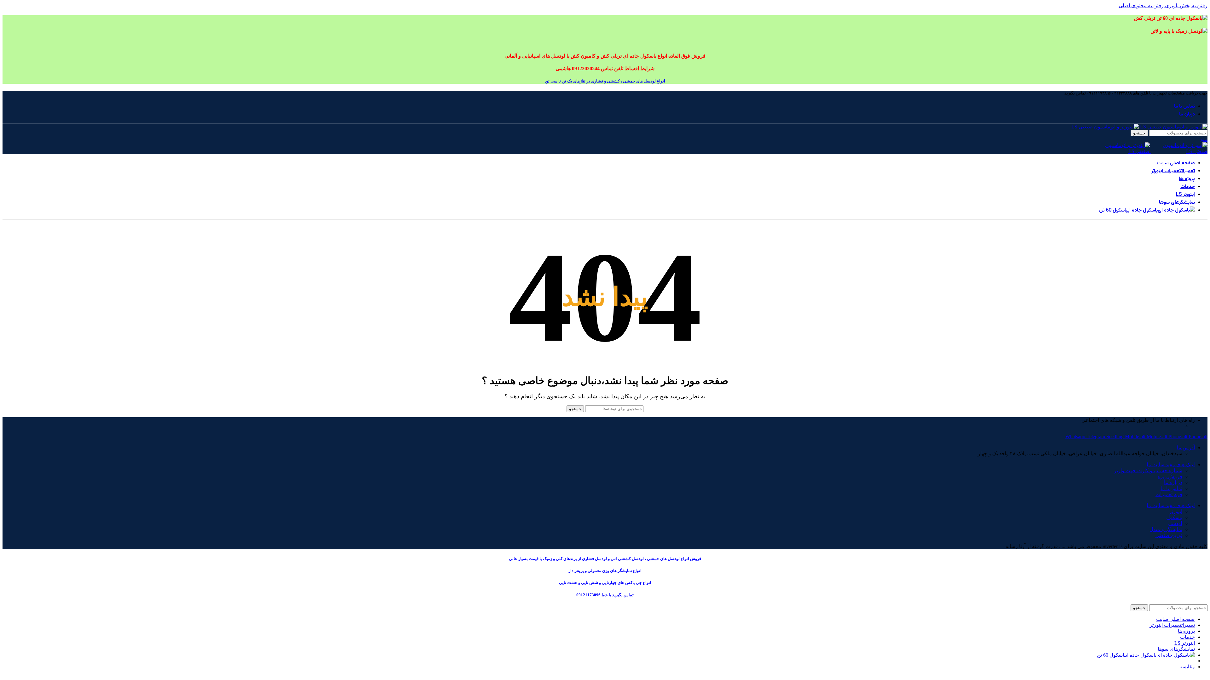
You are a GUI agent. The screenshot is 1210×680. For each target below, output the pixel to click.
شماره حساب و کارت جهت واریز (1148, 470)
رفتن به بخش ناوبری (1185, 5)
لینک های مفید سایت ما (1171, 464)
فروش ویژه (1170, 476)
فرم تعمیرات (1168, 494)
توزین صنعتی (1168, 535)
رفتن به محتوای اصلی (1141, 5)
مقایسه (1187, 666)
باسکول (1174, 517)
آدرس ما (1186, 447)
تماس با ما (1171, 488)
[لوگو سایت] (1173, 126)
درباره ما (1173, 482)
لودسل (1175, 523)
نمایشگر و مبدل (1166, 529)
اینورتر (1175, 511)
